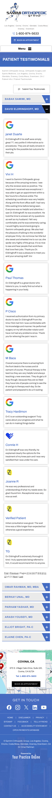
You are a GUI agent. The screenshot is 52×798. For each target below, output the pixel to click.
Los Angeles (9, 26)
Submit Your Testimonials (33, 89)
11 (45, 573)
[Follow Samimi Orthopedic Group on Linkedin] (34, 707)
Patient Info (7, 79)
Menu (22, 48)
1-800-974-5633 (27, 33)
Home (10, 718)
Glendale (33, 26)
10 (42, 573)
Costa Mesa (43, 26)
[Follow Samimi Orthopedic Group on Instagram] (17, 707)
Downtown (30, 29)
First (6, 573)
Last (21, 576)
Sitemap (8, 722)
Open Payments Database (26, 730)
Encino (25, 26)
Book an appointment (26, 684)
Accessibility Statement (34, 726)
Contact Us (10, 726)
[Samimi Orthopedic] (26, 12)
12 (5, 576)
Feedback (23, 722)
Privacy (40, 718)
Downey (21, 29)
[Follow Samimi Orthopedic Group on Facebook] (9, 707)
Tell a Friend (41, 722)
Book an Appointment (28, 40)
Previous (14, 573)
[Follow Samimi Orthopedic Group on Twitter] (26, 707)
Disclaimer (24, 718)
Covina (18, 26)
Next (15, 576)
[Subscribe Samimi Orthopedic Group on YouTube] (43, 707)
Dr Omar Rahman (26, 747)
